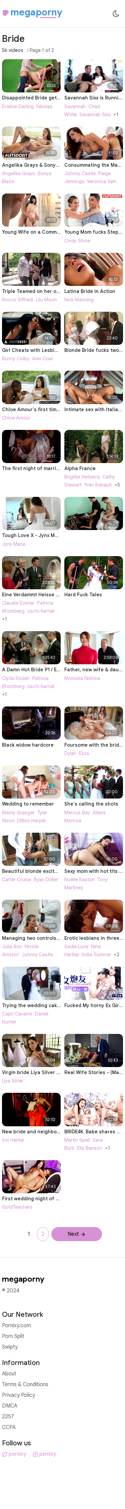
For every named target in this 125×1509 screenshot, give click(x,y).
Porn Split (13, 1336)
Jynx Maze (13, 544)
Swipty (10, 1347)
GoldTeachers (17, 1207)
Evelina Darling (18, 106)
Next (73, 1234)
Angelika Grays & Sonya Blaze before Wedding (57, 165)
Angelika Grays (18, 173)
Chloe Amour (16, 418)
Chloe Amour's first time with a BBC (44, 409)
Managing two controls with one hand (46, 938)
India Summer (96, 955)
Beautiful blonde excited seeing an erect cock (56, 871)
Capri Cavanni (17, 1014)
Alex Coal (42, 359)
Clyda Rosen (16, 678)
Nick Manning (79, 300)
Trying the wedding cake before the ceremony (57, 1005)
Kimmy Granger (18, 813)
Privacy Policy (18, 1395)
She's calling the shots (91, 804)
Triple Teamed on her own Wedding (43, 291)
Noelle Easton (79, 880)
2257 (8, 1416)
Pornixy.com (16, 1325)
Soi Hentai (13, 1140)
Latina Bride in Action (89, 291)
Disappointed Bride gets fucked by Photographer (60, 98)
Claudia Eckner (18, 603)
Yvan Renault (98, 485)
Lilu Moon (46, 300)
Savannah (75, 106)
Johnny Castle (80, 173)
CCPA (9, 1427)
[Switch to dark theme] (116, 14)
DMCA (9, 1406)
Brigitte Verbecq (82, 477)
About (9, 1373)
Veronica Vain (101, 181)
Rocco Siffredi (17, 300)
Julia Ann (12, 947)
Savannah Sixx (95, 114)
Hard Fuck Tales (83, 595)
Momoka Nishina (82, 678)
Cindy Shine (77, 241)
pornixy (17, 1454)
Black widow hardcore (28, 745)
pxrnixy (47, 1454)
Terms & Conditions (25, 1384)
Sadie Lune (76, 947)
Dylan (70, 753)
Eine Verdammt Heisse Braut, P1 (39, 595)
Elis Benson (89, 1148)
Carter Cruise (16, 880)
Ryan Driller (46, 880)
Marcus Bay (77, 813)
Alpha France (80, 468)
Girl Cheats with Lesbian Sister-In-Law (48, 350)
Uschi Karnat (41, 611)
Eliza (84, 753)
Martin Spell (77, 1140)
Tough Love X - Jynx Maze (32, 535)
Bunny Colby (15, 359)
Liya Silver (12, 1081)
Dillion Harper (31, 821)
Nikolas (44, 106)
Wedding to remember (28, 804)
